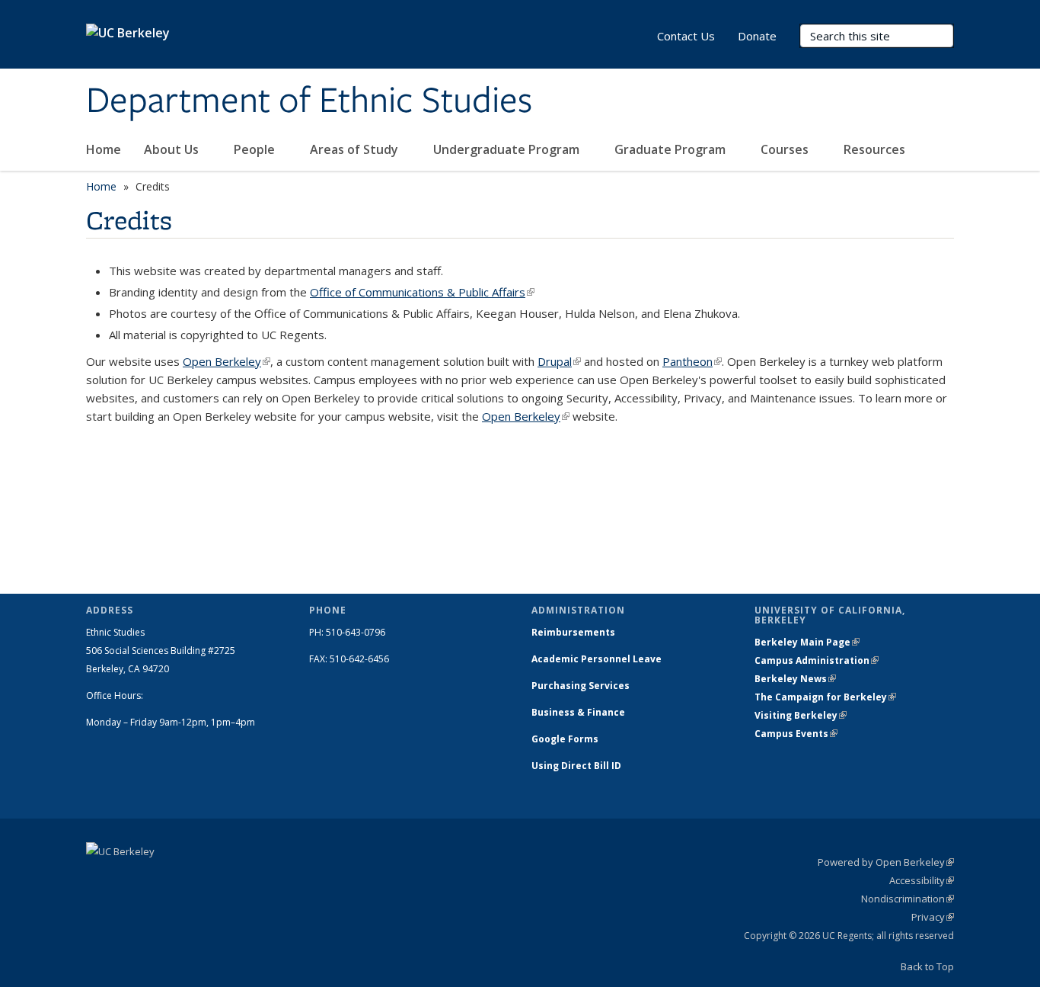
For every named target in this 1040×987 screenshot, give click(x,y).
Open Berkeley (226, 361)
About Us (173, 149)
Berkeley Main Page (807, 642)
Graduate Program (671, 149)
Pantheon (692, 361)
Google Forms (566, 738)
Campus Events (795, 733)
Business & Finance (578, 712)
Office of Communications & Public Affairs (422, 292)
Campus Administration (816, 660)
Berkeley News (795, 678)
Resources (876, 149)
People (256, 149)
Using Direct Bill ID (577, 765)
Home (103, 149)
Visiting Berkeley (800, 715)
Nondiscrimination (907, 898)
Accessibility (921, 880)
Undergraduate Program (507, 149)
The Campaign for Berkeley (825, 697)
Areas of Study (355, 149)
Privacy (932, 917)
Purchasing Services (580, 685)
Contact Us (686, 35)
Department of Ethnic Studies (309, 101)
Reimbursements (573, 632)
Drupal (559, 361)
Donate (757, 35)
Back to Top (927, 966)
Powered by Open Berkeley (886, 862)
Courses (786, 149)
